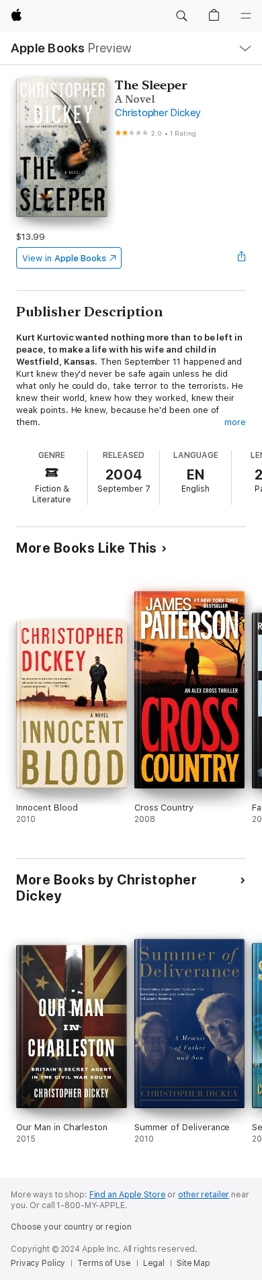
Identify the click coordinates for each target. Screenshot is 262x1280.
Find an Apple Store (127, 1194)
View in (64, 258)
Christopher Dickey (158, 113)
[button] (181, 16)
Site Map (193, 1263)
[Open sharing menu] (242, 258)
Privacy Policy (38, 1263)
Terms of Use (104, 1263)
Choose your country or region (71, 1227)
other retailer (203, 1194)
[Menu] (246, 16)
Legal (154, 1263)
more (235, 422)
